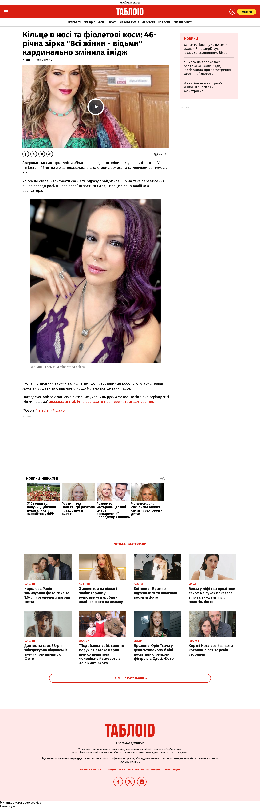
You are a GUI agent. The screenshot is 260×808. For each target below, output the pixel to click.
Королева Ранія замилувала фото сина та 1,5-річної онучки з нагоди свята (47, 595)
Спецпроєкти (183, 22)
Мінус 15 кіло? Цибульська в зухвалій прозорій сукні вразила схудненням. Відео (205, 49)
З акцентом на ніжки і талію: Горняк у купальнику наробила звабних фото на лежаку (101, 595)
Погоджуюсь (9, 806)
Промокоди (171, 769)
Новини (191, 39)
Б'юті (112, 22)
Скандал (89, 22)
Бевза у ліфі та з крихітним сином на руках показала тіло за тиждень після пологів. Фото (212, 595)
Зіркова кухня (129, 22)
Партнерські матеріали (144, 769)
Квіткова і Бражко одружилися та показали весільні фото (155, 593)
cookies (35, 802)
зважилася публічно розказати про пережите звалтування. (102, 401)
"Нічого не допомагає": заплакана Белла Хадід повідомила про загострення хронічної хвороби (207, 68)
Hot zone (164, 22)
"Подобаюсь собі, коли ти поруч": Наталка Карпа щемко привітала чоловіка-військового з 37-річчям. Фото (101, 654)
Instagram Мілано (50, 410)
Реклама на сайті (91, 769)
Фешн (102, 22)
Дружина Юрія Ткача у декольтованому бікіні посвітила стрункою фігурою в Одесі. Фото (154, 652)
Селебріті (74, 22)
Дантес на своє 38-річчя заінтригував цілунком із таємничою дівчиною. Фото (45, 652)
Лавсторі (148, 22)
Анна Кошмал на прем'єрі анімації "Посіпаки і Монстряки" (204, 87)
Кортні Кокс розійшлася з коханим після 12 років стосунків (211, 650)
